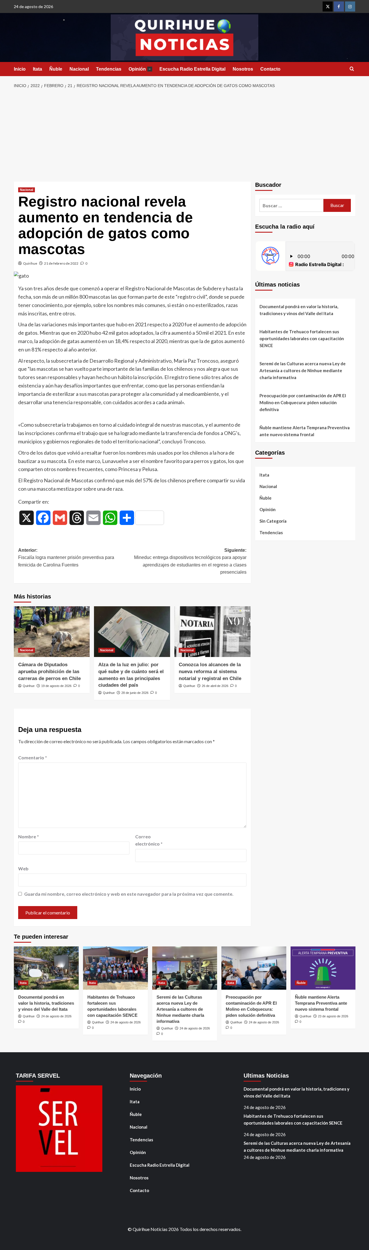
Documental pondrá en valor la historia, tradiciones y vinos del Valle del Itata (298, 310)
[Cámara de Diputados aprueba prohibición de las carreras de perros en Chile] (52, 631)
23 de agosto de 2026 (333, 1016)
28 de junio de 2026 (134, 692)
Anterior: (66, 557)
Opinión (140, 69)
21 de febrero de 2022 (61, 263)
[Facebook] (339, 6)
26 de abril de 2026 (215, 686)
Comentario (32, 757)
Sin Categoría (273, 521)
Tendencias (108, 69)
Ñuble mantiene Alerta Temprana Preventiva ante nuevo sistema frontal (304, 431)
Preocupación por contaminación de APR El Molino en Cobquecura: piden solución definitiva (302, 402)
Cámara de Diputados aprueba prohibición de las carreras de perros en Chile (49, 671)
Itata (37, 69)
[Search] (351, 69)
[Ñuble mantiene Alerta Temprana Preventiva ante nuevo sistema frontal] (323, 968)
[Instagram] (350, 6)
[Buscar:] (291, 205)
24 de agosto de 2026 (56, 1016)
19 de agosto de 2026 (56, 686)
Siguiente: (190, 561)
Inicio (20, 69)
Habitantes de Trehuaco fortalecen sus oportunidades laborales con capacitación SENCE (301, 338)
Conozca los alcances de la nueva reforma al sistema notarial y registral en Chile (210, 671)
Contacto (270, 69)
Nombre (28, 836)
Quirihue (30, 263)
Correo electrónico (149, 840)
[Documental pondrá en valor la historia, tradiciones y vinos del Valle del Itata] (46, 968)
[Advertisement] (184, 135)
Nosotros (243, 69)
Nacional (79, 69)
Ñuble (55, 69)
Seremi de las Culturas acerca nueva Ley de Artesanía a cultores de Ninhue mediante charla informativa (302, 370)
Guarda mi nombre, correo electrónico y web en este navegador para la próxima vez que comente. (129, 894)
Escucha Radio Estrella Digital (192, 69)
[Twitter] (328, 6)
